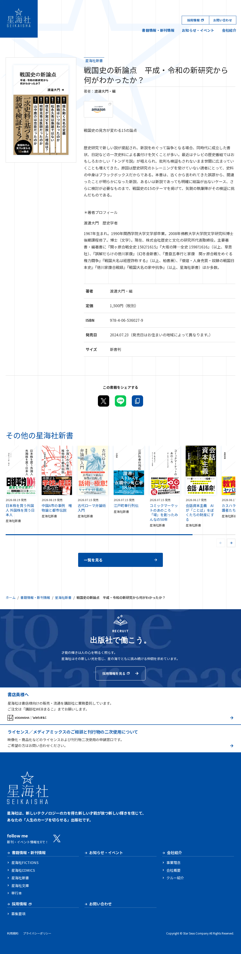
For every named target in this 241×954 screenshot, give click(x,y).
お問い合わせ (222, 20)
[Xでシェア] (103, 401)
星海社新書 (94, 60)
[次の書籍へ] (231, 543)
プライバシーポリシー (37, 933)
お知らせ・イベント (198, 30)
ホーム (11, 597)
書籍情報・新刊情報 (158, 30)
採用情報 (193, 20)
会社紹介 (229, 30)
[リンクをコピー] (137, 401)
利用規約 (12, 933)
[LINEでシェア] (120, 401)
